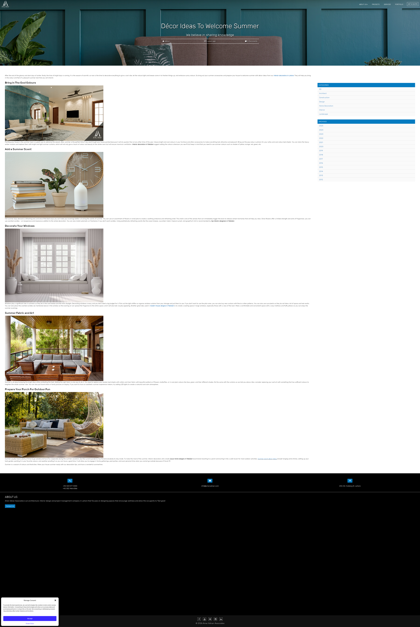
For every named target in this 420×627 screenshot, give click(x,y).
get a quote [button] (412, 4)
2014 (321, 171)
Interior (322, 110)
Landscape (323, 114)
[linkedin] (221, 619)
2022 (321, 138)
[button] (55, 600)
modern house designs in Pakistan (162, 306)
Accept (29, 618)
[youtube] (204, 619)
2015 (321, 167)
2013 (321, 175)
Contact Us (10, 506)
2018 (321, 155)
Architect (323, 93)
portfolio (399, 4)
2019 (321, 151)
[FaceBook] (199, 619)
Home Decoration (326, 106)
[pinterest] (210, 619)
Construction (324, 97)
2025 (321, 126)
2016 (321, 163)
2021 (321, 142)
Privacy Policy (30, 623)
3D (320, 89)
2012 (321, 180)
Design (322, 102)
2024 (321, 130)
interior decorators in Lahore (284, 75)
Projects (376, 4)
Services (387, 4)
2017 (321, 159)
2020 (321, 146)
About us (363, 4)
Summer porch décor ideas (267, 459)
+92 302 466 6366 (70, 488)
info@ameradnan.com (210, 486)
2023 (321, 134)
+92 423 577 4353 (70, 486)
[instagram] (215, 619)
